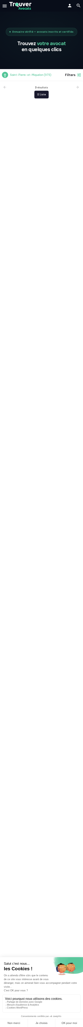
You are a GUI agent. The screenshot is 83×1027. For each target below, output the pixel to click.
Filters (70, 75)
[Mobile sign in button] (69, 5)
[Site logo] (20, 6)
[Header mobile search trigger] (78, 5)
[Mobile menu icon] (4, 6)
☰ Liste (41, 94)
